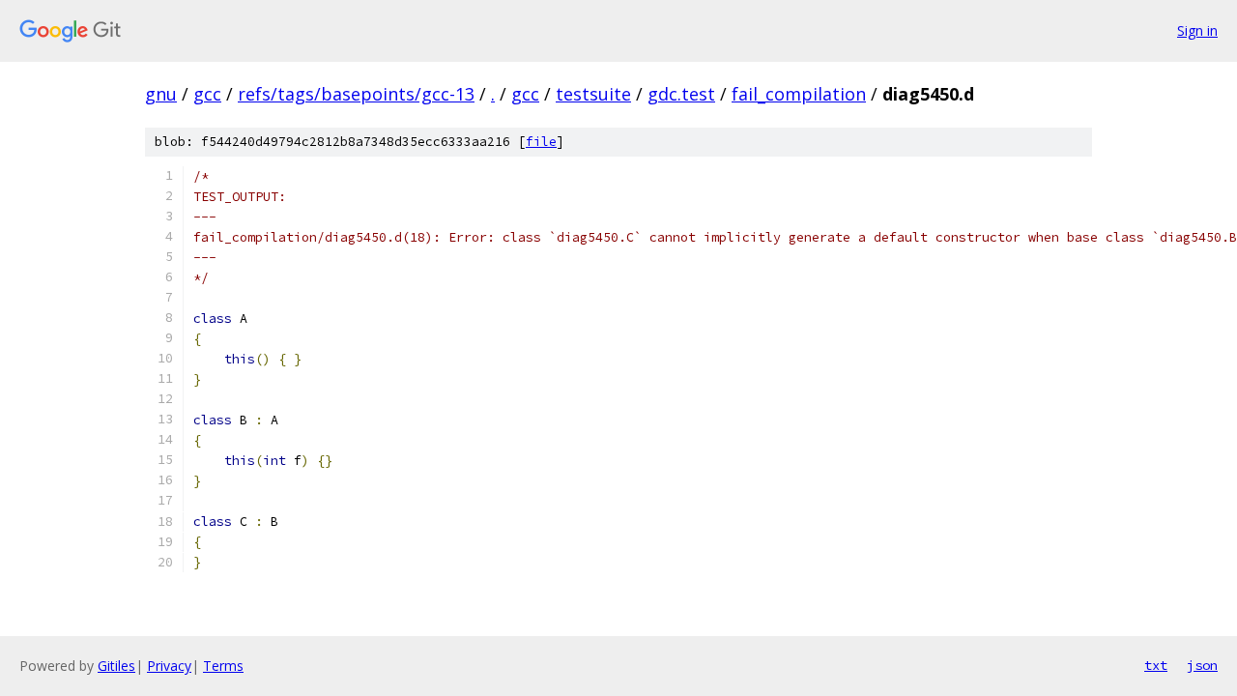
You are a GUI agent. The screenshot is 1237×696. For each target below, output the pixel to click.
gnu (161, 93)
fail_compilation (799, 93)
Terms (223, 665)
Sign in (1197, 30)
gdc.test (681, 93)
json (1202, 665)
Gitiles (116, 665)
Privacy (169, 665)
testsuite (593, 93)
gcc (207, 93)
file (541, 141)
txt (1155, 665)
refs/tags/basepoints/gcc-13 (356, 93)
